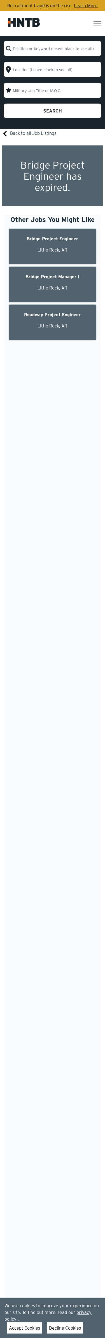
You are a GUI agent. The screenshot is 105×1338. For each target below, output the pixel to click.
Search (52, 111)
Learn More (86, 5)
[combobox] (52, 48)
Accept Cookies (24, 1328)
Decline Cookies (65, 1328)
